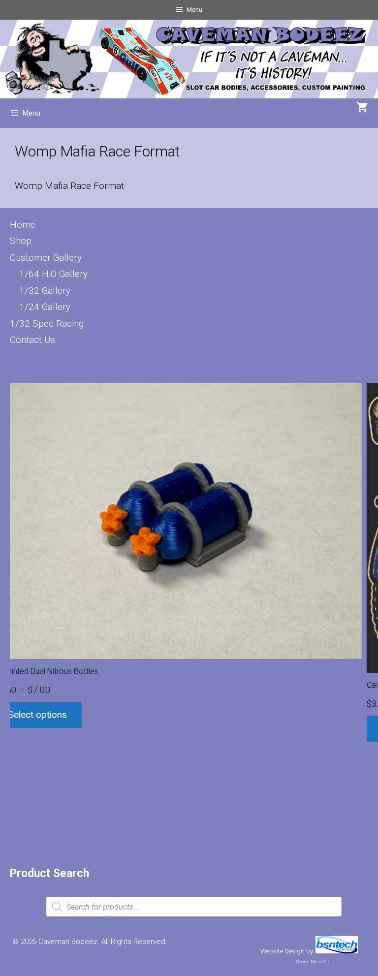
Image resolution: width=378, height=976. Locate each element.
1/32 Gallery (44, 290)
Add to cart (61, 728)
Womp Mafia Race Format (69, 185)
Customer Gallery (46, 257)
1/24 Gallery (44, 306)
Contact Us (32, 339)
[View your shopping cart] (362, 108)
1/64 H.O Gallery (53, 273)
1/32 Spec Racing (47, 323)
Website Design (282, 951)
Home (22, 224)
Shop (21, 240)
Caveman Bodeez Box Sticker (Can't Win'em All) (105, 685)
